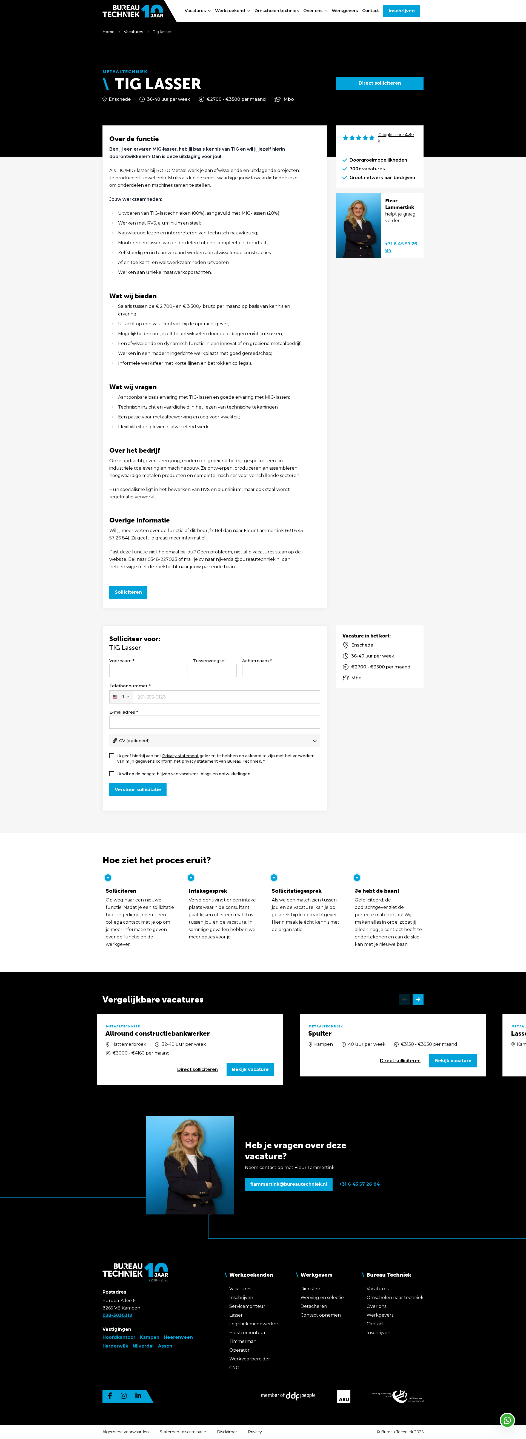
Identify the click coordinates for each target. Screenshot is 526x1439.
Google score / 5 (396, 137)
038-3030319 (117, 1315)
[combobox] (121, 697)
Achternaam (255, 660)
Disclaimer (227, 1431)
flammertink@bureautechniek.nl (288, 1184)
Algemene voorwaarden (125, 1431)
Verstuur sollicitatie (138, 789)
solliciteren (197, 1069)
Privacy (255, 1431)
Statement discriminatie (183, 1431)
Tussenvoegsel (209, 660)
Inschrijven (402, 10)
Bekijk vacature (250, 1069)
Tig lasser (162, 31)
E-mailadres (122, 712)
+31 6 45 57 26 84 (401, 247)
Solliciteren (128, 592)
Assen (165, 1346)
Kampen (149, 1337)
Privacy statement (180, 755)
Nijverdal (143, 1346)
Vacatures (133, 31)
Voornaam (120, 660)
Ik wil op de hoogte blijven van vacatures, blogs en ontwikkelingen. (184, 773)
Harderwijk (115, 1346)
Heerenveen (178, 1337)
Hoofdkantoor (118, 1337)
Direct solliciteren (380, 83)
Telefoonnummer (128, 685)
